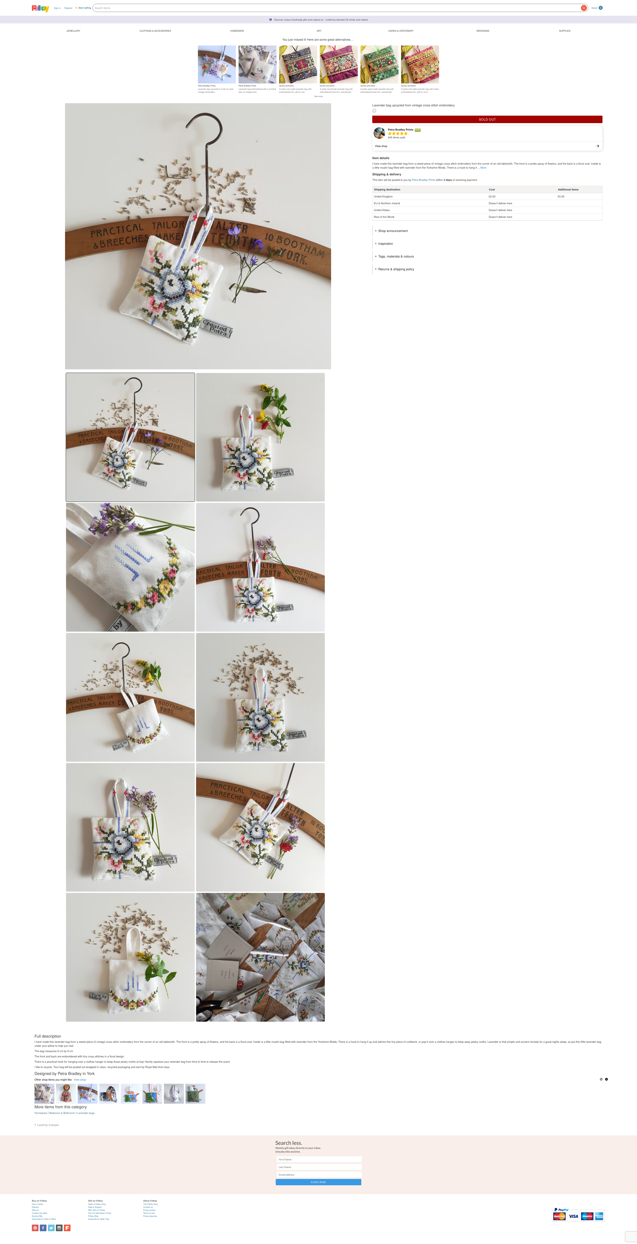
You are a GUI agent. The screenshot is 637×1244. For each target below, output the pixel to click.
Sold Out (487, 119)
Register (68, 7)
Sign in (57, 7)
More (483, 167)
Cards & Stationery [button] (400, 30)
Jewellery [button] (73, 30)
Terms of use (149, 1213)
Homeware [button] (237, 30)
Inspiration (385, 243)
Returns (35, 1210)
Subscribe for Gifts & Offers (44, 1219)
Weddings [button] (482, 30)
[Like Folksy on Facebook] (43, 1228)
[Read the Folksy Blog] (67, 1228)
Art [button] (319, 30)
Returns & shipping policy (396, 269)
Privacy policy (149, 1210)
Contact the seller (39, 1213)
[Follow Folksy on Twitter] (51, 1228)
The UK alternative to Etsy (99, 1213)
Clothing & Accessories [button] (155, 30)
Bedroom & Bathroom (62, 1113)
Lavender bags (86, 1113)
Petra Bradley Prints (400, 129)
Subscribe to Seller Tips (98, 1219)
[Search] (584, 8)
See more (318, 96)
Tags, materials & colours (396, 256)
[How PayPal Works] (578, 1223)
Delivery (35, 1207)
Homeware (41, 1113)
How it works (37, 1204)
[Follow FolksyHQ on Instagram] (59, 1228)
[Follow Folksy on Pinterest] (35, 1228)
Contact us (148, 1207)
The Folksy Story (150, 1204)
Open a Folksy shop (97, 1204)
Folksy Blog (93, 1216)
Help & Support (95, 1207)
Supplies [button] (564, 30)
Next (606, 1079)
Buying (37, 1216)
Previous (601, 1079)
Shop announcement (393, 230)
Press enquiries (150, 1216)
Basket (596, 7)
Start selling (85, 8)
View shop (80, 1079)
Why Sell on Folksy (96, 1210)
